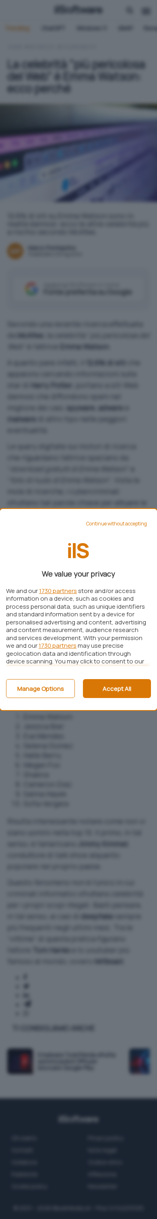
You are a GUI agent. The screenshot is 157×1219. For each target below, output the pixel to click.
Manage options (40, 688)
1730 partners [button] (58, 591)
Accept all (117, 688)
